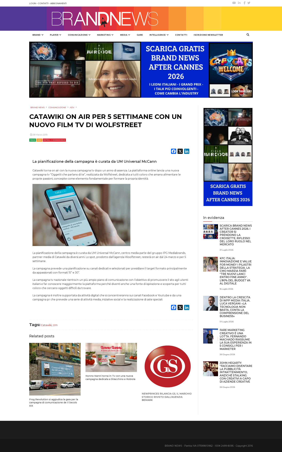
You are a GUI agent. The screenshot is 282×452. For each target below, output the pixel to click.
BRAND (36, 35)
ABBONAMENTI (58, 3)
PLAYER (54, 35)
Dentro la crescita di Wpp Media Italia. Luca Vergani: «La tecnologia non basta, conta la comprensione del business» (235, 307)
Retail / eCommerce (54, 140)
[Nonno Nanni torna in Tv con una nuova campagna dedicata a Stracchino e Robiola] (111, 357)
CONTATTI (43, 3)
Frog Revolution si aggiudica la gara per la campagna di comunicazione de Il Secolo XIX (53, 402)
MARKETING (104, 35)
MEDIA (123, 35)
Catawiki (46, 325)
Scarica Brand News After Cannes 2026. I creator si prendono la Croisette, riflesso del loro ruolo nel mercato (236, 235)
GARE (140, 35)
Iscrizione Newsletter (208, 35)
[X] (180, 152)
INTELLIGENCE (157, 35)
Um (55, 325)
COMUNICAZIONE (78, 35)
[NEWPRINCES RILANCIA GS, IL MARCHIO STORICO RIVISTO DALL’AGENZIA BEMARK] (167, 366)
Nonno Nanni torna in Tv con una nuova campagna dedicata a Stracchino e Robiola (110, 377)
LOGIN (32, 3)
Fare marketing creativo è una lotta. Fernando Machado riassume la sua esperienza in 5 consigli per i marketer (235, 339)
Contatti (181, 35)
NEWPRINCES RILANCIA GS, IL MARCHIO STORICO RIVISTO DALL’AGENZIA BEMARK (167, 397)
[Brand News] (125, 19)
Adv (39, 140)
